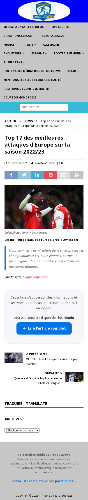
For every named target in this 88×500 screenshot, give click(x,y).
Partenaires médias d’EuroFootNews (32, 71)
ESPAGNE (37, 53)
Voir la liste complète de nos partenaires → (44, 481)
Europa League (53, 36)
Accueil (73, 71)
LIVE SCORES (60, 27)
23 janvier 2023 (18, 163)
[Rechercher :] (44, 107)
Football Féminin (67, 53)
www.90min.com (36, 277)
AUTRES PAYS (13, 62)
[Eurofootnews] (44, 20)
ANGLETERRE (12, 53)
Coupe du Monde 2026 (20, 97)
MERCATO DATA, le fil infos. (23, 27)
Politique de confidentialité (26, 89)
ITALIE (28, 45)
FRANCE (9, 45)
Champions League (18, 36)
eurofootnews (44, 163)
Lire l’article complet (47, 328)
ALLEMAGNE (51, 45)
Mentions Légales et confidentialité (32, 80)
